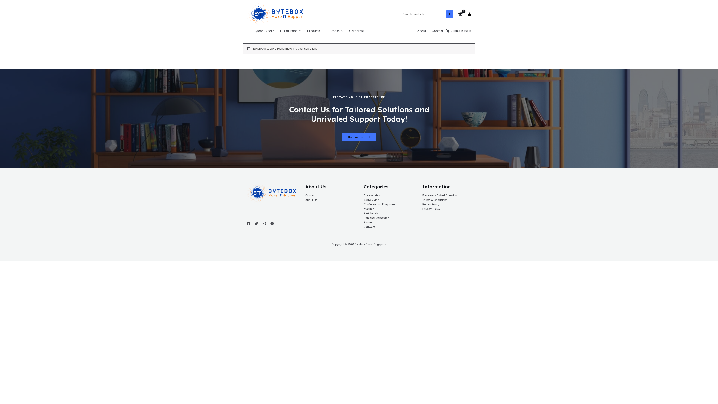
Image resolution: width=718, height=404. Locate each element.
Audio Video (371, 200)
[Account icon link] (469, 14)
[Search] (449, 14)
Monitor (369, 209)
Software (369, 227)
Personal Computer (376, 218)
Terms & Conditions (434, 200)
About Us (311, 200)
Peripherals (371, 213)
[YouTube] (272, 223)
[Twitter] (256, 223)
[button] (290, 31)
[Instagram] (264, 223)
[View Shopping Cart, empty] (460, 14)
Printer (368, 222)
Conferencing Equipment (380, 204)
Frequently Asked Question (439, 195)
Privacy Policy (431, 209)
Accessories (372, 195)
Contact (310, 195)
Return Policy (430, 204)
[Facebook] (248, 223)
